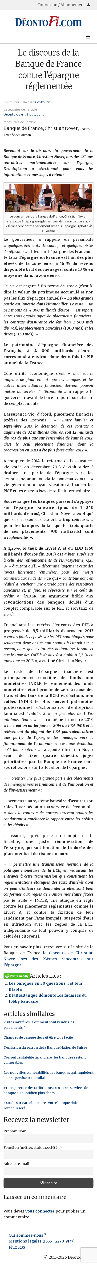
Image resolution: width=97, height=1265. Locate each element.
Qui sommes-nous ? (27, 1235)
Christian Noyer (61, 128)
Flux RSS (17, 1247)
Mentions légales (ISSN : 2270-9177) (42, 1241)
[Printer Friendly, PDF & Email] (17, 976)
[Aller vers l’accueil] (48, 21)
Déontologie (13, 114)
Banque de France (23, 128)
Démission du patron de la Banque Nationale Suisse (45, 1047)
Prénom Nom (15, 1131)
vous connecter (40, 1211)
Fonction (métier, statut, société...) (33, 1147)
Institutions (35, 114)
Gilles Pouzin (42, 102)
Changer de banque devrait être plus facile (38, 1037)
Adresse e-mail (16, 1164)
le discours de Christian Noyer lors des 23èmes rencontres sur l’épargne (48, 958)
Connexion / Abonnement (61, 4)
